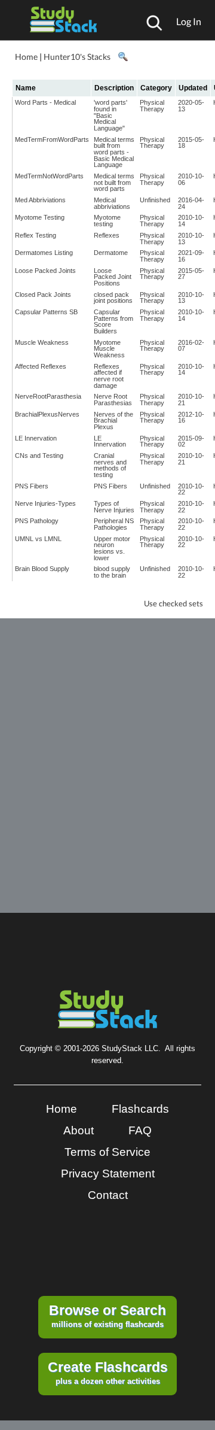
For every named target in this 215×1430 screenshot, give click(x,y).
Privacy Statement (108, 1173)
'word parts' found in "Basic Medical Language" (110, 115)
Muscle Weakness (42, 342)
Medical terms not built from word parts (114, 182)
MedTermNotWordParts (49, 176)
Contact (108, 1195)
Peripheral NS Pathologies (114, 524)
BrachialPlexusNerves (47, 414)
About (78, 1130)
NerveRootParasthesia (48, 396)
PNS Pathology (37, 520)
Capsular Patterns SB (46, 311)
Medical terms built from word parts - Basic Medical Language (114, 152)
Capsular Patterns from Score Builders (113, 321)
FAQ (140, 1130)
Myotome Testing (39, 217)
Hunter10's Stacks (77, 56)
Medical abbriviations (112, 203)
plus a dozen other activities (108, 1372)
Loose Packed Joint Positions (112, 277)
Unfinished (155, 200)
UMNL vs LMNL (38, 538)
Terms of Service (107, 1152)
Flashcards (140, 1109)
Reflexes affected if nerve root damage (109, 376)
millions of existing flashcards (107, 1316)
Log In (188, 21)
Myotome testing (107, 220)
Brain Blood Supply (42, 568)
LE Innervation (36, 438)
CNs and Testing (39, 455)
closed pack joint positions (113, 298)
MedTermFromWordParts (52, 139)
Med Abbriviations (40, 200)
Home (26, 56)
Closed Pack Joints (43, 294)
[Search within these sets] (122, 57)
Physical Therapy (152, 106)
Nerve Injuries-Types (45, 503)
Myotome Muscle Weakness (109, 349)
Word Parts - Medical (45, 102)
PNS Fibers (31, 486)
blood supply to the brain (112, 572)
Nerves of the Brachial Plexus (113, 420)
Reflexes (106, 235)
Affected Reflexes (40, 366)
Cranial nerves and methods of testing (110, 465)
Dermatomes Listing (44, 252)
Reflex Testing (35, 235)
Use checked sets (173, 604)
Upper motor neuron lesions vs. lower (112, 548)
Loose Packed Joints (45, 270)
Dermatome (111, 252)
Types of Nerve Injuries (114, 507)
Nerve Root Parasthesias (113, 399)
